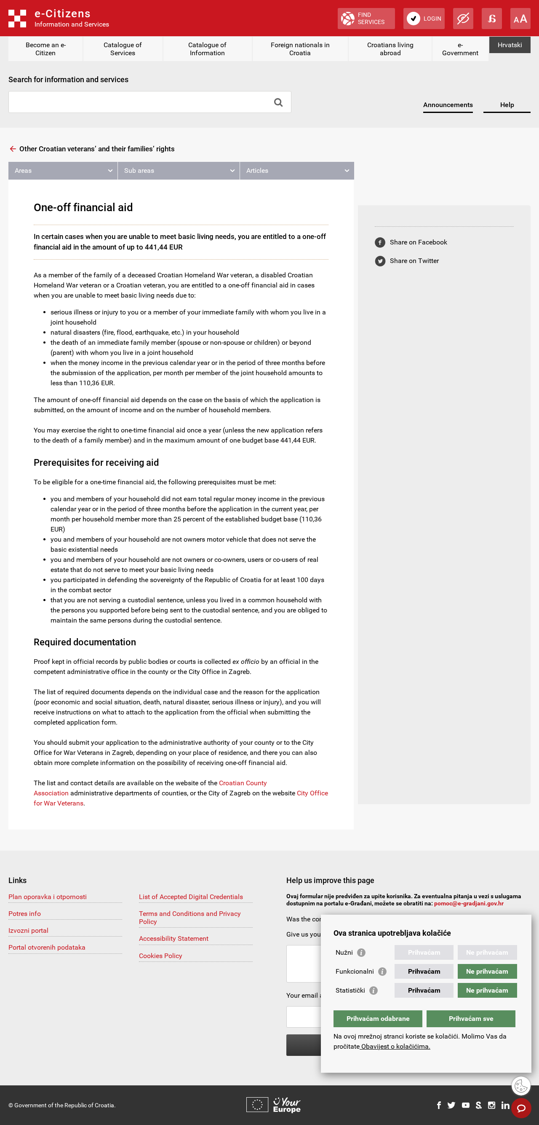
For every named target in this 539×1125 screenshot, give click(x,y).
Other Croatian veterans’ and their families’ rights (97, 149)
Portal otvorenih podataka (46, 947)
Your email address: (315, 995)
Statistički (350, 990)
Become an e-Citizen (46, 49)
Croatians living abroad (390, 49)
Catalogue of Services (123, 49)
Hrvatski (510, 45)
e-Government (460, 49)
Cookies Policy (160, 956)
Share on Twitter (414, 261)
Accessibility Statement (173, 938)
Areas (23, 170)
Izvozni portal (28, 930)
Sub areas (139, 170)
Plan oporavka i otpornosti (47, 897)
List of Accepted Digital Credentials (191, 897)
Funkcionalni (355, 971)
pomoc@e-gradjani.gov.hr (469, 903)
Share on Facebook (418, 242)
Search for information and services (68, 79)
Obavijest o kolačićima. (395, 1046)
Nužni (344, 952)
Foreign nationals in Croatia (300, 49)
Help (507, 105)
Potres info (24, 914)
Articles (257, 170)
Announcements (448, 105)
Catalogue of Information (207, 49)
